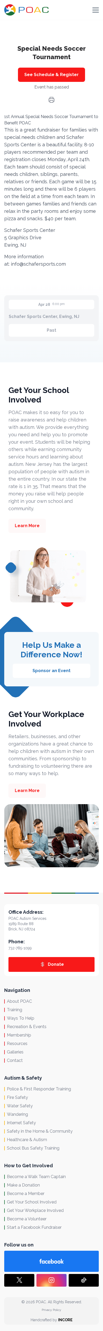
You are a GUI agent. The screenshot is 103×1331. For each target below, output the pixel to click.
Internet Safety (21, 1122)
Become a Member (25, 1193)
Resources (17, 1043)
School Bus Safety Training (33, 1148)
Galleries (15, 1052)
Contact (15, 1060)
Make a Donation (23, 1185)
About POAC (19, 1001)
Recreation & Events (26, 1026)
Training (14, 1009)
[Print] (51, 100)
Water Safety (20, 1105)
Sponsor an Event (51, 670)
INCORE (65, 1320)
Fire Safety (17, 1097)
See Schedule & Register (51, 74)
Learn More (27, 525)
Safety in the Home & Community (40, 1131)
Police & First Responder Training (39, 1088)
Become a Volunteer (26, 1218)
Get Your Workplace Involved (35, 1210)
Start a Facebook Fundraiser (34, 1227)
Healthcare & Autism (27, 1139)
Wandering (17, 1114)
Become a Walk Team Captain (36, 1176)
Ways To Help (20, 1018)
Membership (19, 1035)
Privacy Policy (51, 1310)
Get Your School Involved (32, 1202)
